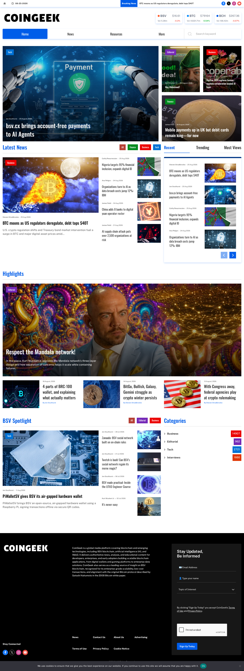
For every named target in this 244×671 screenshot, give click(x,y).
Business (212, 52)
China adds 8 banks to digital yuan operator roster (117, 211)
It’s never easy (110, 504)
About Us (119, 637)
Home (25, 33)
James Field (169, 124)
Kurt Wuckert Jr (171, 83)
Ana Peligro (106, 180)
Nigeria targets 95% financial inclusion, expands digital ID (118, 167)
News (70, 33)
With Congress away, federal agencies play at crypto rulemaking (220, 392)
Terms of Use (79, 648)
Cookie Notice (121, 648)
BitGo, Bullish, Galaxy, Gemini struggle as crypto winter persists (140, 392)
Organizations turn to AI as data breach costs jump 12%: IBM (118, 191)
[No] (240, 666)
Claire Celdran (212, 76)
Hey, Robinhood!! (172, 87)
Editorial (170, 52)
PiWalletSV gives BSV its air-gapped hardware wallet (42, 496)
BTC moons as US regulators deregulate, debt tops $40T (166, 3)
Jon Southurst (11, 119)
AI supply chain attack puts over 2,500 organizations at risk (117, 235)
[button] (224, 255)
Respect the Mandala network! (40, 351)
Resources (116, 33)
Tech (10, 52)
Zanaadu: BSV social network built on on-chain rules (117, 440)
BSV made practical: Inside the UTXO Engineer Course (116, 484)
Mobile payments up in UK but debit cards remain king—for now (197, 132)
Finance (170, 101)
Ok (203, 666)
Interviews (173, 457)
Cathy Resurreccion (109, 158)
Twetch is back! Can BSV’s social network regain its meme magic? (116, 464)
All (123, 147)
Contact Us (99, 637)
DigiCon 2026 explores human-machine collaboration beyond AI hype (221, 83)
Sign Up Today (187, 646)
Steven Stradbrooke (11, 217)
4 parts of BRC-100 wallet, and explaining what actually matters (59, 392)
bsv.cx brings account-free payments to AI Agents (48, 129)
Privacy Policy (101, 648)
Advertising (140, 637)
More (162, 33)
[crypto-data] (169, 18)
